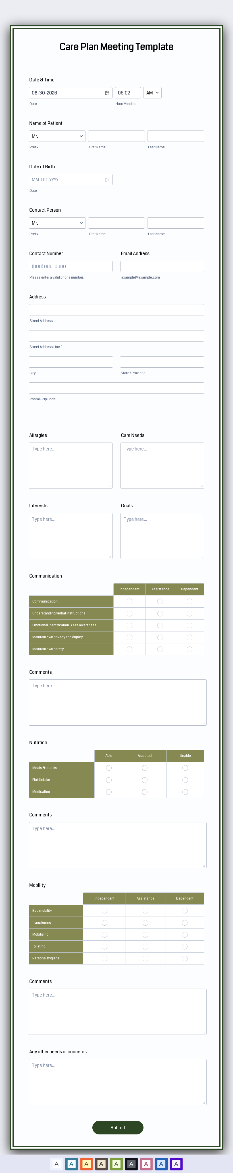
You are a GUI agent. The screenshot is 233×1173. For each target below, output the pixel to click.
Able (108, 755)
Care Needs (132, 435)
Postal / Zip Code (43, 399)
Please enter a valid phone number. (57, 277)
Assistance (160, 589)
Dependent (189, 589)
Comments (40, 672)
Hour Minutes (126, 104)
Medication (41, 791)
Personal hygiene (46, 958)
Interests (38, 505)
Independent (130, 589)
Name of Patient (46, 123)
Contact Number (46, 253)
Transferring (41, 922)
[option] (56, 1163)
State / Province (133, 373)
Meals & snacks (44, 768)
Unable (185, 755)
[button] (107, 96)
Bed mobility (42, 910)
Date (33, 104)
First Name (97, 147)
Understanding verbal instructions (59, 613)
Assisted (145, 755)
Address (37, 297)
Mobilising (40, 934)
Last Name (156, 147)
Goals (127, 505)
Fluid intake (41, 780)
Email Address (135, 253)
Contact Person (45, 210)
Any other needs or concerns (58, 1051)
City (33, 373)
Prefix (34, 147)
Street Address (41, 321)
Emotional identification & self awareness (64, 625)
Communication (45, 601)
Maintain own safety (48, 649)
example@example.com (140, 277)
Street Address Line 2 (46, 347)
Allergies (38, 435)
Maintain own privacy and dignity (57, 637)
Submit (118, 1127)
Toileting (38, 946)
